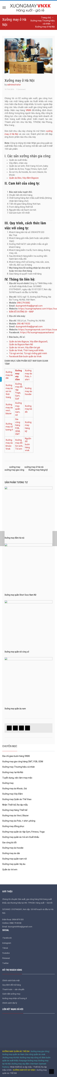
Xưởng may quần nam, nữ (18, 409)
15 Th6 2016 (9, 89)
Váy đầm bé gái (32, 347)
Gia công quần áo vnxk (35, 1054)
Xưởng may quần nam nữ (14, 859)
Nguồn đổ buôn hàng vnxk (28, 444)
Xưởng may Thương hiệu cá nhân (18, 767)
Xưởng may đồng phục (13, 826)
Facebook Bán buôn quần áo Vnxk (25, 356)
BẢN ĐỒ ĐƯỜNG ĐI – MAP (21, 311)
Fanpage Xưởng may (28, 1060)
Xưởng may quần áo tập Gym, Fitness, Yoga (23, 832)
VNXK (28, 110)
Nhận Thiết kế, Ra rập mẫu (15, 805)
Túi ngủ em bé (16, 353)
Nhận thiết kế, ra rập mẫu (21, 1067)
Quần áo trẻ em (16, 347)
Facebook (7, 938)
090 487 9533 (23, 323)
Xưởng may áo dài (9, 375)
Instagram (6, 943)
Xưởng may (8, 783)
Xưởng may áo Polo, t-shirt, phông (18, 821)
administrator (14, 84)
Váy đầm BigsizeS (38, 341)
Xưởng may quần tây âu (13, 864)
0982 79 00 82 (15, 923)
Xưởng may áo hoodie (28, 391)
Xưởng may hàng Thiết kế (14, 810)
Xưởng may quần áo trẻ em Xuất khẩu (20, 837)
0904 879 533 (18, 919)
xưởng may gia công (14, 470)
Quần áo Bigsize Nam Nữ (21, 344)
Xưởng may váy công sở (30, 1057)
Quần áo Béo (15, 178)
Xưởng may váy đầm (20, 1064)
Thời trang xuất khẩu (33, 350)
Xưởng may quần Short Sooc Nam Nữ (20, 595)
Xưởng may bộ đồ (28, 409)
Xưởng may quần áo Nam (13, 1054)
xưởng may (14, 467)
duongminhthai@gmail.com (29, 306)
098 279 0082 (23, 303)
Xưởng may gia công (40, 1051)
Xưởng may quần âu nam (15, 708)
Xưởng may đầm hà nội (14, 538)
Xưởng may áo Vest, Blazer (15, 815)
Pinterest (6, 958)
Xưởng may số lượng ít (9, 427)
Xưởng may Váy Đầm (12, 794)
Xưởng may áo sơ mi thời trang (9, 391)
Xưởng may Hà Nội (11, 1057)
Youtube (6, 953)
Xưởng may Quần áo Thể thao (16, 799)
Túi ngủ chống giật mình (35, 353)
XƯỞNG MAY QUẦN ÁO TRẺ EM (15, 1051)
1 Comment (20, 89)
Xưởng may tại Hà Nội (12, 772)
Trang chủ (46, 17)
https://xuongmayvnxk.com (31, 329)
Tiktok (5, 948)
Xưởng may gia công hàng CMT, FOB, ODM (22, 761)
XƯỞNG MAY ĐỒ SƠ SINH (24, 1070)
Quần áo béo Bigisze (19, 341)
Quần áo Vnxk (15, 350)
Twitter (5, 963)
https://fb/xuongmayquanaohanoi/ (37, 332)
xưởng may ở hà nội (33, 467)
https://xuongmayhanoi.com (32, 308)
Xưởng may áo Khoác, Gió (14, 788)
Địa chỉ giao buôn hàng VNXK (16, 756)
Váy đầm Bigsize (30, 178)
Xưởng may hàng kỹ (38, 470)
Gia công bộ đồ (9, 842)
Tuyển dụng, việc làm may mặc (17, 778)
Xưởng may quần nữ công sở (17, 652)
